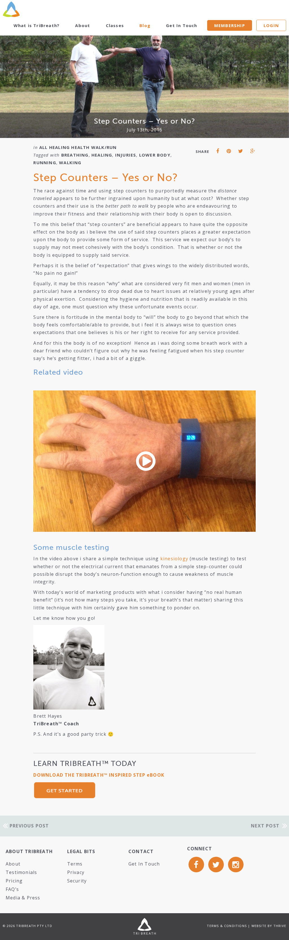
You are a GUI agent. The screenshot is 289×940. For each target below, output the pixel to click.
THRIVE (279, 926)
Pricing (14, 881)
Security (77, 881)
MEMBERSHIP (229, 25)
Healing (59, 147)
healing (101, 155)
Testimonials (21, 872)
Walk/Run (104, 147)
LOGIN (271, 25)
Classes (115, 25)
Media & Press (23, 898)
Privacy (75, 872)
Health (80, 147)
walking (70, 162)
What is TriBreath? (37, 25)
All (43, 147)
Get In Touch (181, 25)
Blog (144, 25)
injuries (125, 155)
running (44, 162)
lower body (154, 155)
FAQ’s (12, 889)
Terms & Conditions (227, 926)
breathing (75, 155)
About (82, 25)
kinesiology (174, 558)
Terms (75, 864)
